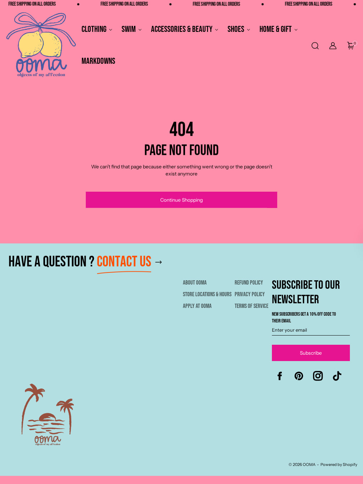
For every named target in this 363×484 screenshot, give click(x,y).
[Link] (183, 265)
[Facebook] (279, 376)
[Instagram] (318, 376)
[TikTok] (337, 376)
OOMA (309, 464)
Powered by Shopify (338, 464)
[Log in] (333, 46)
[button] (315, 46)
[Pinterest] (299, 376)
